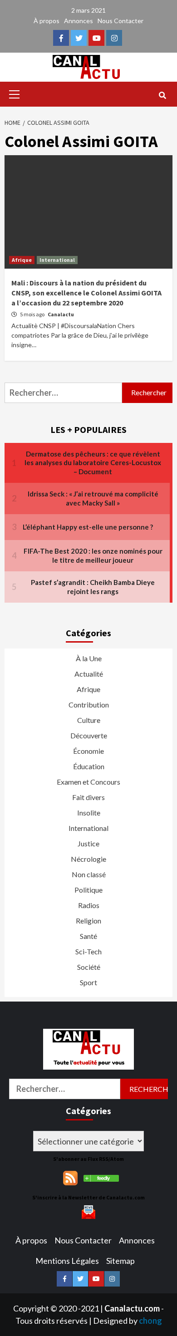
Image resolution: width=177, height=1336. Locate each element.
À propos (46, 21)
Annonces (78, 21)
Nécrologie (88, 859)
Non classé (89, 874)
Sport (88, 982)
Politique (88, 889)
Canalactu (61, 314)
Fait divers (88, 797)
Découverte (88, 735)
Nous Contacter (120, 21)
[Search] (162, 95)
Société (88, 967)
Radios (88, 905)
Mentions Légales (67, 1261)
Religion (88, 920)
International (57, 259)
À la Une (89, 658)
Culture (88, 720)
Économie (88, 751)
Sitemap (120, 1261)
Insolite (88, 812)
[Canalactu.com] (101, 1177)
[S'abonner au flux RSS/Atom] (70, 1177)
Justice (88, 843)
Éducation (88, 766)
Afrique (22, 259)
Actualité (88, 673)
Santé (88, 936)
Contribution (89, 704)
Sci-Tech (88, 951)
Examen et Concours (88, 781)
